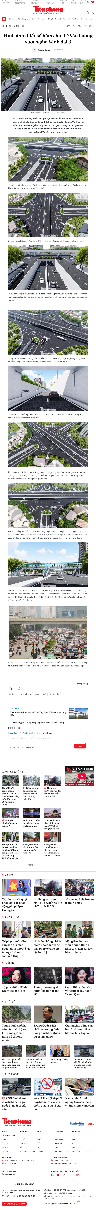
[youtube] (92, 2)
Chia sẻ (4, 74)
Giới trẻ (58, 19)
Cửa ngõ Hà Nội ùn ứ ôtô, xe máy (79, 901)
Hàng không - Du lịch (27, 1151)
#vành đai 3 (40, 694)
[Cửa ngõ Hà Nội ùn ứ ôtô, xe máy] (79, 887)
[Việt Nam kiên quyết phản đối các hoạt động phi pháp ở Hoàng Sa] (16, 887)
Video (4, 1131)
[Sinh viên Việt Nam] (77, 1124)
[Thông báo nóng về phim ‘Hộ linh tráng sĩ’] (48, 975)
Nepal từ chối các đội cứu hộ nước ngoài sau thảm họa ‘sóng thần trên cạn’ (35, 1063)
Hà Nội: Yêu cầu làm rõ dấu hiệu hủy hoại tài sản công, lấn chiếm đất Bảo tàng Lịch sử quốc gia (10, 851)
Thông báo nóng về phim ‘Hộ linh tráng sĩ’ (46, 990)
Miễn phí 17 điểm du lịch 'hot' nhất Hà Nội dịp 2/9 (31, 823)
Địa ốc (34, 19)
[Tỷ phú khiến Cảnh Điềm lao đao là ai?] (16, 975)
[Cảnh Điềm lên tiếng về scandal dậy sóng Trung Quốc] (79, 975)
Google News (90, 26)
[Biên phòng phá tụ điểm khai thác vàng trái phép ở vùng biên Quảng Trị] (48, 930)
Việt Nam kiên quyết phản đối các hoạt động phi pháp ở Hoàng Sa (15, 904)
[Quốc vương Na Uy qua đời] (60, 1051)
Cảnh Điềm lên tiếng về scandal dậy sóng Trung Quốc (78, 990)
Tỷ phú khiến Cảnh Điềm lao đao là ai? (14, 988)
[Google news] (78, 1175)
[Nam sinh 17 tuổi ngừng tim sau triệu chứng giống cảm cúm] (79, 1086)
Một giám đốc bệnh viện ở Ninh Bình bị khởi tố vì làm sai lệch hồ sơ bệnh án (79, 946)
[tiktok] (65, 1175)
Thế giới (50, 19)
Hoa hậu (75, 1147)
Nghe (4, 67)
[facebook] (88, 2)
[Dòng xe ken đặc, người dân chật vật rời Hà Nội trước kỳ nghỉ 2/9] (31, 780)
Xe (91, 19)
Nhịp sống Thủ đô (13, 26)
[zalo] (71, 1175)
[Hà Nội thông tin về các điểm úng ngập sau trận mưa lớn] (31, 837)
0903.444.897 (10, 1174)
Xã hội (10, 19)
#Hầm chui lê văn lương (20, 694)
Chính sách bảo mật (24, 1184)
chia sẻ (68, 26)
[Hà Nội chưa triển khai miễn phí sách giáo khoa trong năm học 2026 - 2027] (52, 837)
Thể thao (75, 19)
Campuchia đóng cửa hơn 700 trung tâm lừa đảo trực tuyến (79, 1029)
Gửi (80, 746)
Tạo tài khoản (28, 733)
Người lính (84, 19)
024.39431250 (10, 1163)
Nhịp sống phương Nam (81, 1151)
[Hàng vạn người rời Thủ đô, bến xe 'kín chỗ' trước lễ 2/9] (52, 780)
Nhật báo (24, 1131)
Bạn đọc (5, 1151)
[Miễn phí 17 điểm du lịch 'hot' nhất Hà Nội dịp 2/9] (31, 813)
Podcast (59, 1131)
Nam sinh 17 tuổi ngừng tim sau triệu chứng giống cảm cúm (79, 1101)
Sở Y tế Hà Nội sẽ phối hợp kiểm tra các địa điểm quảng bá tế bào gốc (48, 1103)
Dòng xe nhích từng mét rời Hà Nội (9, 823)
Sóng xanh (26, 19)
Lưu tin (4, 80)
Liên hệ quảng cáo (59, 1157)
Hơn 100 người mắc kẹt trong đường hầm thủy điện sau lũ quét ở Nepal (11, 1063)
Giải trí (10, 963)
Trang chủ (4, 19)
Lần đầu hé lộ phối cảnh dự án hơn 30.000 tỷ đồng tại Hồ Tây (52, 824)
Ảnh (39, 1131)
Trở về (4, 93)
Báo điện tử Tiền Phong (48, 10)
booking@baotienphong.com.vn (65, 1163)
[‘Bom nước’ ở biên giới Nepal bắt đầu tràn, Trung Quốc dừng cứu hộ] (84, 1051)
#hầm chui (55, 694)
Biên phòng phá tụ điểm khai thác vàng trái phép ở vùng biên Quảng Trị (48, 946)
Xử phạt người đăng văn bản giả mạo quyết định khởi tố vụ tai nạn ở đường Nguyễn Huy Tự (16, 948)
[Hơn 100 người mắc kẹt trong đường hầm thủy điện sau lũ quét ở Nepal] (12, 1051)
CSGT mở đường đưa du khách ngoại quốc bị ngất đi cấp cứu (14, 1103)
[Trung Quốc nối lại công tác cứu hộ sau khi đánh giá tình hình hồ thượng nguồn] (16, 1014)
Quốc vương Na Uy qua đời (59, 1060)
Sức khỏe (42, 19)
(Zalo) (68, 1160)
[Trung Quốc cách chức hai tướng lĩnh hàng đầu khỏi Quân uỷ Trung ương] (48, 1014)
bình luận (84, 26)
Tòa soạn (6, 1157)
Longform (77, 1131)
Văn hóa (5, 1147)
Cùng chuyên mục (15, 771)
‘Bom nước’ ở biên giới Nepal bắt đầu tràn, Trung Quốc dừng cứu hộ (83, 1063)
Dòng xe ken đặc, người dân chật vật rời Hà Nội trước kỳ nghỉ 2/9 (30, 793)
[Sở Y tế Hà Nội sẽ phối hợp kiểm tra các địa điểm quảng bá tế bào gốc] (48, 1086)
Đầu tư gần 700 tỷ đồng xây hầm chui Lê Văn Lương (38, 722)
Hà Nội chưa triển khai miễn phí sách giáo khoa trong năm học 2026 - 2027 (52, 850)
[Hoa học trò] (91, 1124)
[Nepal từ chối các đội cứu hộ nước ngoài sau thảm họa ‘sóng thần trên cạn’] (36, 1051)
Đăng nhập (12, 733)
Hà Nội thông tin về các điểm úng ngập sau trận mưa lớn (31, 848)
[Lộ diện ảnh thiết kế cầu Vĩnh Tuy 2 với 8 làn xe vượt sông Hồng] (78, 713)
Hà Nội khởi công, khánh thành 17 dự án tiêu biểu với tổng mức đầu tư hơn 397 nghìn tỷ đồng (10, 796)
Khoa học (58, 1147)
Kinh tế (17, 19)
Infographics (8, 1135)
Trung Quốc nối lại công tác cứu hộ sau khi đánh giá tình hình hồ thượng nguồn (14, 1033)
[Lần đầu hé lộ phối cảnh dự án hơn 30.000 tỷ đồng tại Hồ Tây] (52, 813)
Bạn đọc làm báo (16, 1204)
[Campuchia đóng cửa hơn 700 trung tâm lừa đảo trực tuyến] (79, 1014)
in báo (79, 26)
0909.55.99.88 (59, 1160)
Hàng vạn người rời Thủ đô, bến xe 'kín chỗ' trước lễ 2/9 (52, 792)
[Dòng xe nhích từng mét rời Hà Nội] (10, 813)
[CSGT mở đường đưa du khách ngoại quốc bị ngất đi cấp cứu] (16, 1086)
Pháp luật (66, 19)
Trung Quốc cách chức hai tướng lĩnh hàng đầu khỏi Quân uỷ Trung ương (47, 1031)
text (74, 26)
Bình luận (4, 87)
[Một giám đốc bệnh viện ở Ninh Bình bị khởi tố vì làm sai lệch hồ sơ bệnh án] (79, 930)
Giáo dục (40, 1147)
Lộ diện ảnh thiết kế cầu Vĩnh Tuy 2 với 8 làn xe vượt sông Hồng (38, 713)
